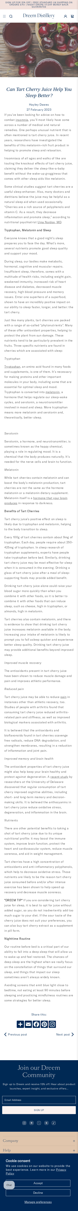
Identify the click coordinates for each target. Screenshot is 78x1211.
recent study (59, 777)
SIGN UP (39, 1110)
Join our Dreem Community (39, 1071)
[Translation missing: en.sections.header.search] (11, 16)
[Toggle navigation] (4, 16)
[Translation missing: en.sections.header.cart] (72, 16)
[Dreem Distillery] (39, 16)
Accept (38, 1183)
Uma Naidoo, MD (49, 222)
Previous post (17, 1034)
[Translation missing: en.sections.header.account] (65, 16)
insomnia (22, 120)
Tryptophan (12, 366)
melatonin (52, 392)
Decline (38, 1192)
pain (63, 697)
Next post (63, 1034)
